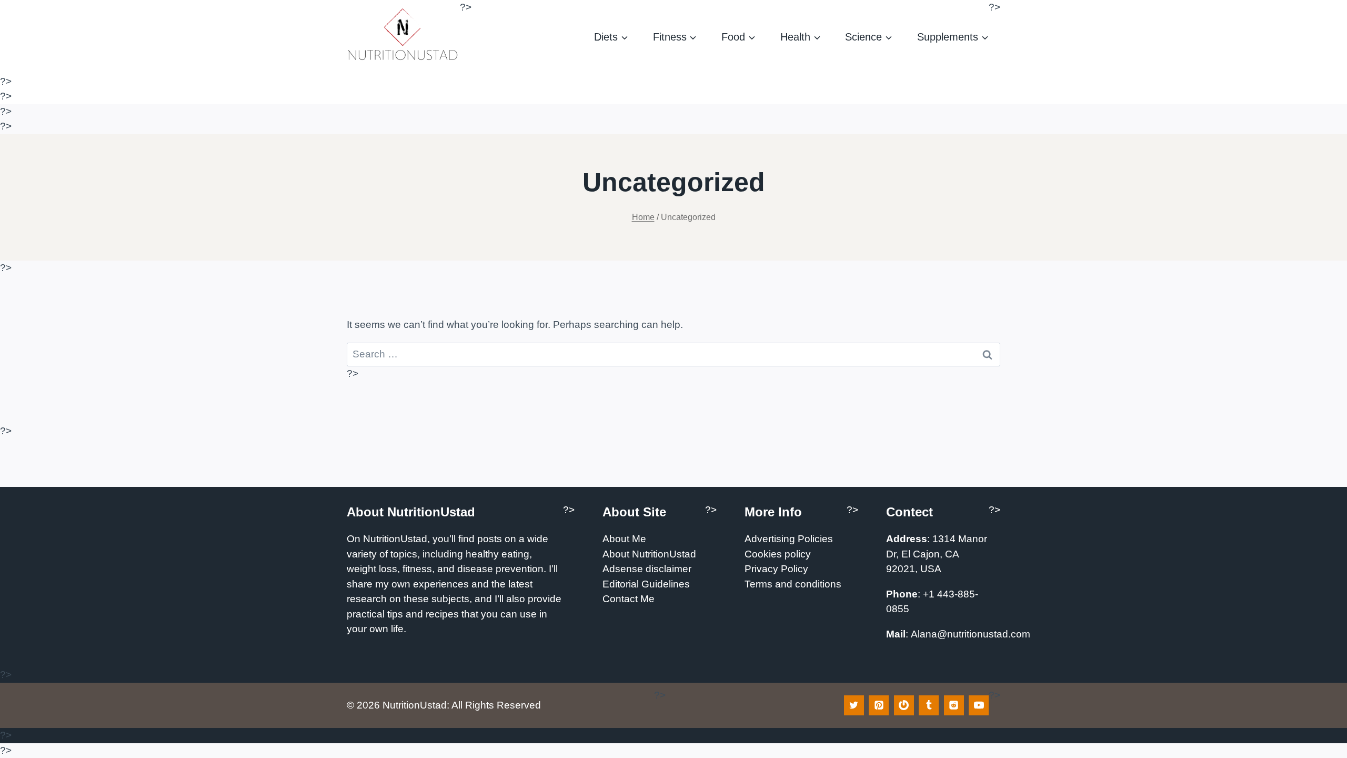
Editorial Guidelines (646, 584)
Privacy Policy (776, 568)
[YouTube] (979, 705)
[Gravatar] (904, 705)
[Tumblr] (929, 705)
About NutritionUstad (649, 554)
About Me (624, 538)
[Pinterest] (879, 705)
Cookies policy (778, 554)
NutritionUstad (395, 538)
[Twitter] (854, 705)
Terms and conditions (793, 584)
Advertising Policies (789, 538)
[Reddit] (954, 705)
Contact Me (628, 598)
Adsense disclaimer (646, 568)
